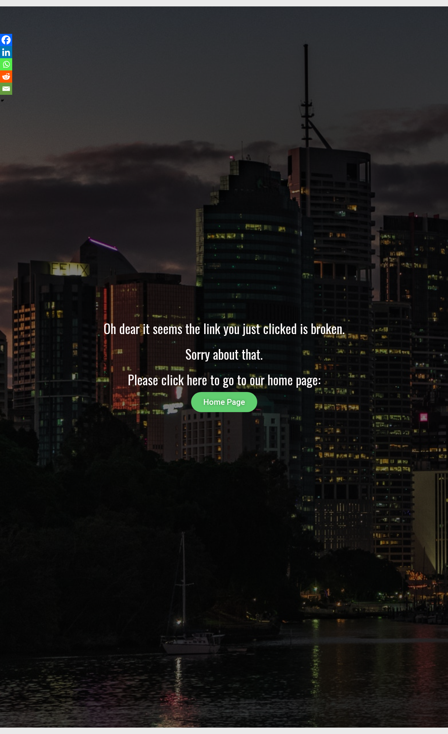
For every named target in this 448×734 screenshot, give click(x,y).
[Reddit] (6, 76)
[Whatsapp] (6, 64)
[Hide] (2, 100)
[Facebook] (6, 40)
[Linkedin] (6, 52)
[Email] (6, 89)
